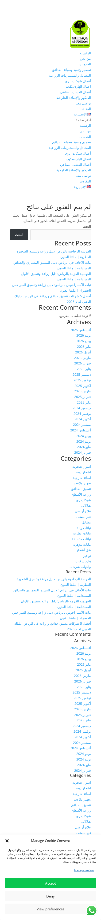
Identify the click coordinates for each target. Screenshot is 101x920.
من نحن (85, 58)
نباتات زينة (84, 528)
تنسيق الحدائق (81, 488)
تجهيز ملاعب (82, 483)
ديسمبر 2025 (82, 374)
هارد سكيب (83, 561)
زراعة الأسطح (81, 494)
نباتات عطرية (82, 533)
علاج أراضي (83, 511)
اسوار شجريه (81, 466)
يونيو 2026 (83, 341)
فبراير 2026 (82, 363)
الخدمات (85, 64)
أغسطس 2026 (80, 330)
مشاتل (86, 522)
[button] (7, 840)
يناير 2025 (84, 402)
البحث (87, 226)
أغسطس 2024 (80, 430)
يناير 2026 (84, 369)
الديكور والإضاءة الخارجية (73, 97)
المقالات (85, 109)
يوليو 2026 (83, 335)
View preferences (50, 909)
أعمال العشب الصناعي (75, 92)
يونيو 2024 (83, 441)
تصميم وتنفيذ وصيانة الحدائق (71, 69)
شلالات (86, 505)
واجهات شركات (80, 566)
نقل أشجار (83, 550)
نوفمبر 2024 (82, 413)
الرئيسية (85, 53)
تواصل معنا (83, 103)
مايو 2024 (84, 447)
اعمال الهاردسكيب (78, 86)
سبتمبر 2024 (82, 424)
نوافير (87, 555)
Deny (50, 896)
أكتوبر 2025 (82, 385)
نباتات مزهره (82, 544)
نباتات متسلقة (81, 539)
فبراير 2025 (82, 396)
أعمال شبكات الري (78, 81)
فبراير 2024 (82, 452)
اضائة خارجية (82, 477)
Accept (50, 883)
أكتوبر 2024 (82, 419)
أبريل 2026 (83, 352)
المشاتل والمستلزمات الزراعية (70, 75)
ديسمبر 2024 (82, 408)
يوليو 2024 (83, 436)
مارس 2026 (82, 358)
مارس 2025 (82, 391)
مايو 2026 (84, 346)
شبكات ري (83, 500)
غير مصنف (83, 516)
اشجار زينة (83, 472)
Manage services (84, 870)
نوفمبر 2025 (82, 380)
